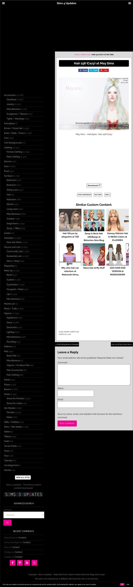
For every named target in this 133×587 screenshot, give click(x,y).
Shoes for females (15, 398)
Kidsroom (11, 199)
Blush (9, 275)
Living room (12, 209)
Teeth (6, 441)
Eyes (6, 166)
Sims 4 (107, 195)
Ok (122, 584)
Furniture (8, 176)
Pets (6, 351)
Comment (63, 362)
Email (61, 399)
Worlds (7, 470)
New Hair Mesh (14, 242)
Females (11, 412)
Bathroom (11, 180)
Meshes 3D (9, 304)
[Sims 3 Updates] (23, 494)
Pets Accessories (15, 370)
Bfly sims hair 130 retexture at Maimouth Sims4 (70, 271)
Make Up (8, 270)
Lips (9, 294)
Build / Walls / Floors (14, 133)
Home (76, 55)
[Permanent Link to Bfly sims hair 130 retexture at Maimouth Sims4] (70, 264)
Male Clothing (13, 156)
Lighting (10, 332)
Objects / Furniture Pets (18, 365)
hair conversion (84, 195)
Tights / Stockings (15, 118)
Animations (9, 123)
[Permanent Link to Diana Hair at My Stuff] (94, 264)
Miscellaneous (13, 109)
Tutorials (8, 460)
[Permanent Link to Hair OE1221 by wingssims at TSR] (70, 230)
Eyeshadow (12, 284)
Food (6, 171)
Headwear (12, 99)
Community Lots (15, 251)
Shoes (7, 394)
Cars (6, 138)
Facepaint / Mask (15, 289)
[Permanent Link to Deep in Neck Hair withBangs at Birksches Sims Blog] (94, 230)
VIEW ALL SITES (23, 477)
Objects (7, 313)
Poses (7, 384)
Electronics (12, 327)
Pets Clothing (13, 375)
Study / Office (13, 228)
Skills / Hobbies (11, 422)
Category (7, 510)
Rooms (7, 389)
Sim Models (9, 408)
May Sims (98, 195)
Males (9, 417)
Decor (9, 322)
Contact (22, 537)
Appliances (12, 317)
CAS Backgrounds (13, 143)
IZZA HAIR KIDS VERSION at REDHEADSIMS (117, 271)
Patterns (8, 346)
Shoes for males (14, 403)
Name (61, 388)
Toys (6, 455)
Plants (7, 379)
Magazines (9, 266)
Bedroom (11, 185)
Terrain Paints (10, 446)
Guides (7, 233)
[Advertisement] (66, 27)
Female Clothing (14, 152)
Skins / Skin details (13, 427)
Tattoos (7, 436)
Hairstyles (85, 55)
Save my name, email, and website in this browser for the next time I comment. (90, 416)
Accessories (10, 95)
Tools (6, 451)
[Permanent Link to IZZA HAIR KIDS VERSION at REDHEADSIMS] (117, 264)
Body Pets (11, 355)
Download (93, 185)
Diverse (7, 161)
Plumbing (11, 342)
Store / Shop (13, 261)
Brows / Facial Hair (13, 128)
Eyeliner (10, 279)
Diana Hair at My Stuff (94, 268)
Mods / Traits (10, 308)
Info (128, 584)
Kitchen (10, 204)
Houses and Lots (12, 247)
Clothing (8, 147)
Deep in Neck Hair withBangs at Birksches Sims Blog (94, 237)
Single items (12, 223)
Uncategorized (11, 465)
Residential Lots (14, 256)
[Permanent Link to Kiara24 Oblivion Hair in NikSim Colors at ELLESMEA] (117, 230)
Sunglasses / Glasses (17, 114)
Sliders (7, 431)
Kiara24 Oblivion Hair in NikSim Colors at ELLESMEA (117, 236)
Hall (8, 194)
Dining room (12, 190)
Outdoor (11, 218)
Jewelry (10, 104)
